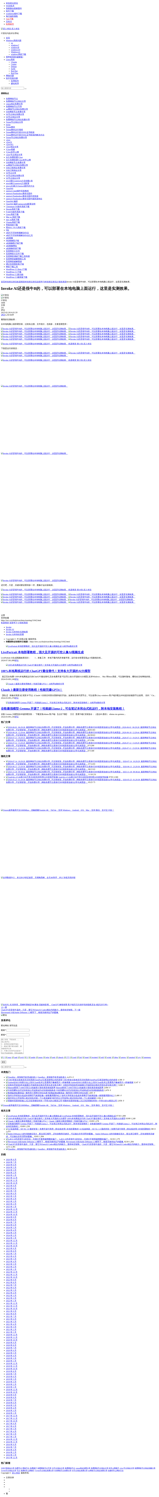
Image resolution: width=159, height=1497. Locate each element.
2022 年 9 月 (11, 1280)
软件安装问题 (12, 78)
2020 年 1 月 (11, 1361)
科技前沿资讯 (12, 3)
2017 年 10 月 (11, 1421)
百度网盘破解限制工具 (16, 259)
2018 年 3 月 (11, 1410)
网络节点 (25, 1468)
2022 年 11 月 (11, 1275)
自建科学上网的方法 (115, 1470)
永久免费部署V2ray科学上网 (18, 160)
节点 (18, 1470)
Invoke (8, 627)
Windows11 (15, 52)
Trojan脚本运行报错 (14, 130)
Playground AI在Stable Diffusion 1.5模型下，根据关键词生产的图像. (95, 1142)
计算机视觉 (62, 282)
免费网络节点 (12, 99)
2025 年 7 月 (11, 1191)
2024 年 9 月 (11, 1217)
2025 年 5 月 (11, 1196)
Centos (13, 64)
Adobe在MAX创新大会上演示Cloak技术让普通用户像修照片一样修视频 (102, 1082)
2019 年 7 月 (11, 1374)
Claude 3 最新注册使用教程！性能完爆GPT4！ (31, 689)
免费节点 (18, 1468)
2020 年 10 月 (11, 1340)
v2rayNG (9, 144)
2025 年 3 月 (11, 1201)
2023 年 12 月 (11, 1241)
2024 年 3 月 (11, 1233)
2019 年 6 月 (11, 1377)
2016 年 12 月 (11, 1439)
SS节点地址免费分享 (15, 114)
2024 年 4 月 (11, 1230)
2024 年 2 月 (11, 1235)
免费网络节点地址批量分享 (18, 120)
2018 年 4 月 (11, 1408)
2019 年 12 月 (11, 1363)
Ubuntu (14, 62)
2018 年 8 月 (11, 1397)
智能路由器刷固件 (14, 8)
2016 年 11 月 (11, 1442)
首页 (8, 38)
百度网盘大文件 (13, 251)
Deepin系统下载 (13, 209)
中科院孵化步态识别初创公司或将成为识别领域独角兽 (80, 1090)
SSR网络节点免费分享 (15, 112)
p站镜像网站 (11, 246)
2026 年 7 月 (11, 1162)
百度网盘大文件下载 (15, 254)
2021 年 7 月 (11, 1316)
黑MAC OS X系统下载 (16, 227)
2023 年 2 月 (11, 1267)
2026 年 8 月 (11, 1160)
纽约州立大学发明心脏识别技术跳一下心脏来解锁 (74, 1098)
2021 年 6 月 (11, 1319)
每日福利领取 (12, 16)
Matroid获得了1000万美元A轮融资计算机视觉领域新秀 (79, 1088)
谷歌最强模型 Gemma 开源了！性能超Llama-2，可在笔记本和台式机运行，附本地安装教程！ (63, 708)
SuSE (13, 69)
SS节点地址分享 (13, 117)
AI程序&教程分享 (70, 646)
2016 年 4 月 (11, 1450)
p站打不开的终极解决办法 (17, 233)
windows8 (15, 47)
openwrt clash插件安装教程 (17, 191)
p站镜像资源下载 (13, 248)
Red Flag (14, 73)
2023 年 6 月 (11, 1256)
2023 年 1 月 (11, 1269)
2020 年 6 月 (11, 1350)
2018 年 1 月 (11, 1413)
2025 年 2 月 (11, 1204)
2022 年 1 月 (11, 1301)
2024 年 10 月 (11, 1214)
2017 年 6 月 (11, 1426)
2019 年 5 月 (11, 1379)
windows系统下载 (18, 54)
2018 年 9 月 (11, 1395)
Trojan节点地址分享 (14, 122)
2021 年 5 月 (11, 1322)
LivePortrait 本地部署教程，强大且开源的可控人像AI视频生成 (42, 652)
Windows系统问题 (13, 40)
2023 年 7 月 (11, 1254)
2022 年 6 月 (11, 1288)
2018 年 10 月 (11, 1392)
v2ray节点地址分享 (14, 155)
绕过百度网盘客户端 (15, 264)
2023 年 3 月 (11, 1264)
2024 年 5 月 (11, 1228)
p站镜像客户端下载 (14, 243)
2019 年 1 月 (11, 1387)
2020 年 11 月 (11, 1337)
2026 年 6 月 (11, 1165)
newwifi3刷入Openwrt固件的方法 (20, 186)
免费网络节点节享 (14, 106)
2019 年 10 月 (11, 1369)
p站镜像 (9, 238)
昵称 (3, 1030)
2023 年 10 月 (11, 1246)
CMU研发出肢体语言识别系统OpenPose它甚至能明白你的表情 (90, 1080)
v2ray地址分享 (12, 147)
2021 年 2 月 (11, 1329)
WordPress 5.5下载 (13, 272)
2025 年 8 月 (11, 1188)
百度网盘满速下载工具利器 (18, 256)
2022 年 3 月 (11, 1295)
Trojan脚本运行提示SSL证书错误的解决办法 (25, 135)
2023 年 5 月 (11, 1259)
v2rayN (9, 142)
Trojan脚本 (10, 127)
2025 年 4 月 (11, 1199)
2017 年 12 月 (11, 1416)
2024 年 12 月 (11, 1209)
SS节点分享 (11, 173)
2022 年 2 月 (11, 1298)
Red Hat (14, 71)
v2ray (8, 140)
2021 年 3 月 (11, 1327)
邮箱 (3, 1035)
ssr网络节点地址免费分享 (17, 109)
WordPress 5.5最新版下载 (16, 277)
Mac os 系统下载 (13, 217)
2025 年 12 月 (11, 1178)
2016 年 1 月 (11, 1455)
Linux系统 (10, 60)
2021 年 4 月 (11, 1324)
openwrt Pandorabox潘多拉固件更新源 (22, 196)
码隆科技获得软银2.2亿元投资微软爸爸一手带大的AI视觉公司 (90, 1101)
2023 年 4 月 (11, 1261)
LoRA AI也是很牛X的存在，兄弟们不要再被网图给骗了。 (84, 1139)
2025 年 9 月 (11, 1186)
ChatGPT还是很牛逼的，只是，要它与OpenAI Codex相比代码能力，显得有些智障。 (118, 1144)
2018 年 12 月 (11, 1390)
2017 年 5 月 (11, 1429)
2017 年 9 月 (11, 1424)
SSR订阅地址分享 (13, 170)
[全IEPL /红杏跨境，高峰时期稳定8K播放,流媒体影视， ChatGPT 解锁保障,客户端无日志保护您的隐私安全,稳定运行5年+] (34, 580)
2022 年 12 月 (11, 1272)
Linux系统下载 (12, 214)
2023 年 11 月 (11, 1243)
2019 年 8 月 (11, 1371)
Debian (14, 66)
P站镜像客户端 (12, 241)
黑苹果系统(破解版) (14, 57)
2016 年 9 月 (11, 1444)
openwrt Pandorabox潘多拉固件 (19, 193)
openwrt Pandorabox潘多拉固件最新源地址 (24, 199)
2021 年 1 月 (11, 1332)
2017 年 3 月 (11, 1434)
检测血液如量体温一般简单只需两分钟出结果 (68, 1093)
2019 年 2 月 (11, 1384)
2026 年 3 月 (11, 1170)
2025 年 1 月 (11, 1207)
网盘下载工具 (12, 267)
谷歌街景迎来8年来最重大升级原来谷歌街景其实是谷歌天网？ (90, 1085)
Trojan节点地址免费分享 (16, 137)
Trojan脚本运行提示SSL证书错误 (20, 132)
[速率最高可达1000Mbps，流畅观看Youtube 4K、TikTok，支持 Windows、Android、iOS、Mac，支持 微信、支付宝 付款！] (46, 344)
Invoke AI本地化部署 (15, 634)
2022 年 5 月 (11, 1290)
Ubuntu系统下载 (13, 222)
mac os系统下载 (12, 220)
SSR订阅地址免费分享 (15, 168)
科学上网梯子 (114, 1468)
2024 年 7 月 (11, 1222)
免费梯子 (33, 1468)
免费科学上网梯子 (28, 1470)
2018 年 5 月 (11, 1405)
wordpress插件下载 (14, 14)
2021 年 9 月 (11, 1311)
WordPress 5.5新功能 (14, 274)
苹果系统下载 (12, 225)
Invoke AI (10, 629)
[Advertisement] (75, 371)
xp (12, 43)
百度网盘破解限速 (14, 261)
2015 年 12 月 (11, 1458)
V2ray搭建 (10, 149)
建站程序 (15, 83)
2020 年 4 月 (11, 1356)
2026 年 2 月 (11, 1173)
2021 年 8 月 (11, 1314)
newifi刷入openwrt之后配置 (17, 183)
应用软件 (15, 81)
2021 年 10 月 (11, 1309)
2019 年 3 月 (11, 1382)
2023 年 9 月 (11, 1248)
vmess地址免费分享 (14, 104)
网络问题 (10, 76)
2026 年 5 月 (11, 1167)
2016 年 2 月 (11, 1452)
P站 (7, 230)
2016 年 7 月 (11, 1447)
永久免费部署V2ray (14, 157)
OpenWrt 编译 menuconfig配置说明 (20, 204)
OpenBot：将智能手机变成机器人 (52, 1077)
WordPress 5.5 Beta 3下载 (16, 269)
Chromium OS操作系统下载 (17, 207)
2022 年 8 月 (11, 1282)
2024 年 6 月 (11, 1225)
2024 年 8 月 (11, 1220)
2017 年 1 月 (11, 1437)
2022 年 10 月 (11, 1277)
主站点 (9, 21)
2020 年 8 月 (11, 1345)
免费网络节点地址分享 (16, 101)
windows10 (15, 50)
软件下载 (10, 11)
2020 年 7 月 (11, 1348)
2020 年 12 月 (11, 1335)
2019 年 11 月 (11, 1366)
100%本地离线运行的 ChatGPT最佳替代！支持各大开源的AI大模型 (45, 671)
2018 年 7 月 (11, 1400)
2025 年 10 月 (11, 1183)
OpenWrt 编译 (12, 201)
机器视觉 (21, 282)
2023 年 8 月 (11, 1251)
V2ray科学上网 (12, 152)
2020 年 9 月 (11, 1343)
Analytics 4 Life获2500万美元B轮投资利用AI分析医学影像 (83, 777)
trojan (8, 125)
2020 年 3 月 (11, 1358)
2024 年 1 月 (11, 1238)
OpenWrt (9, 188)
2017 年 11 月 (11, 1418)
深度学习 (41, 282)
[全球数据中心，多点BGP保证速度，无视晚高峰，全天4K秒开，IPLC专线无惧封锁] (34, 453)
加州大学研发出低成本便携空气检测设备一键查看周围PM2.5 (88, 1095)
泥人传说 (15, 29)
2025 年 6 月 (11, 1194)
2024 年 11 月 (11, 1212)
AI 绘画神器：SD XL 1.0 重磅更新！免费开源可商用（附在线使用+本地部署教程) (115, 1129)
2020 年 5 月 (11, 1353)
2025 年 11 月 (11, 1180)
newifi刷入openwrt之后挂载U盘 (19, 181)
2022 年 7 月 (11, 1285)
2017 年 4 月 (11, 1431)
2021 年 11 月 (11, 1306)
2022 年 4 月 (11, 1293)
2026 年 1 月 (11, 1175)
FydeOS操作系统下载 (15, 212)
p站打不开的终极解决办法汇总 (19, 235)
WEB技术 (10, 6)
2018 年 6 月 (11, 1403)
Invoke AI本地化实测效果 (17, 632)
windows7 (15, 45)
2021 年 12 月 (11, 1303)
